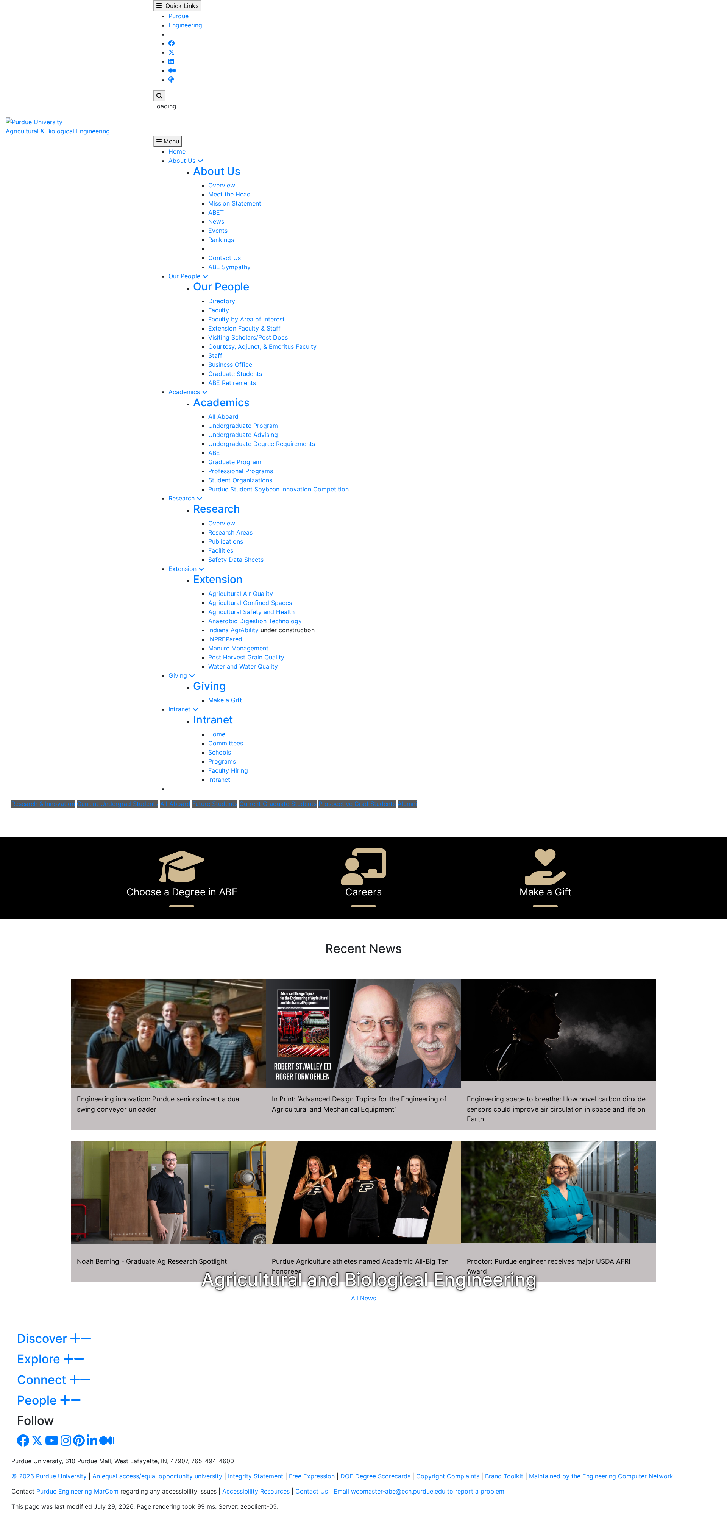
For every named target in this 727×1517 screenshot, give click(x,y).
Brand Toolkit (504, 1476)
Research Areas (230, 532)
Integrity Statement (255, 1476)
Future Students (214, 804)
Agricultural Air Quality (240, 593)
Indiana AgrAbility (233, 630)
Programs (222, 761)
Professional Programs (240, 471)
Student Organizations (240, 480)
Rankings (221, 239)
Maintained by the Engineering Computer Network (601, 1476)
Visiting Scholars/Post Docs (248, 337)
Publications (225, 541)
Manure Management (238, 648)
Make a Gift (225, 700)
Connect (43, 1379)
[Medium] (172, 70)
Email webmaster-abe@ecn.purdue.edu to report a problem (419, 1491)
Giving (178, 675)
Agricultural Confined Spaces (250, 602)
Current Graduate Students (278, 804)
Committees (225, 743)
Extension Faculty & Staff (244, 328)
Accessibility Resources (256, 1491)
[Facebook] (171, 43)
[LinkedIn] (171, 61)
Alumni (407, 804)
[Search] (159, 95)
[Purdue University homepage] (34, 121)
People (38, 1400)
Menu (170, 141)
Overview (221, 185)
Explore (40, 1359)
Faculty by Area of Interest (246, 319)
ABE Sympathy (229, 267)
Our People (185, 276)
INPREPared (225, 639)
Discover (43, 1338)
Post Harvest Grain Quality (246, 657)
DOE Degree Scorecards (375, 1476)
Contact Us (224, 258)
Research (182, 498)
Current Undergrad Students (117, 804)
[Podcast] (171, 79)
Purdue (178, 16)
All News (363, 1298)
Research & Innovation (43, 804)
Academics (185, 392)
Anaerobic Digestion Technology (255, 621)
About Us (182, 160)
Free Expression (312, 1476)
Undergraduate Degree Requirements (261, 443)
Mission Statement (234, 203)
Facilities (220, 550)
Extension (183, 568)
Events (218, 230)
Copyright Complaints (447, 1476)
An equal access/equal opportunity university (157, 1476)
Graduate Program (234, 462)
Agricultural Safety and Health (251, 612)
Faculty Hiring (228, 770)
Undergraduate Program (243, 425)
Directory (221, 301)
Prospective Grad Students (357, 804)
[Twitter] (171, 52)
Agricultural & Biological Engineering (58, 131)
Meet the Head (229, 194)
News (216, 221)
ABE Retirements (232, 383)
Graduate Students (235, 373)
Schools (219, 752)
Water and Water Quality (243, 666)
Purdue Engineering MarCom (77, 1491)
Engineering (185, 25)
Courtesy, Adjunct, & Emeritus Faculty (262, 346)
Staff (215, 355)
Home (177, 151)
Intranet (180, 709)
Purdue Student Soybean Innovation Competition (278, 489)
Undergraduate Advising (243, 434)
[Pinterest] (79, 1443)
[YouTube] (52, 1443)
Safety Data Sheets (236, 559)
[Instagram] (66, 1443)
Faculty (218, 310)
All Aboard (223, 416)
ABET (216, 212)
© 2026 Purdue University (49, 1476)
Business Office (230, 364)
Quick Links (180, 5)
